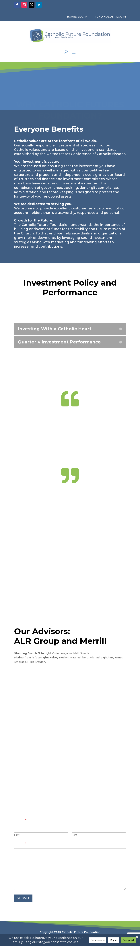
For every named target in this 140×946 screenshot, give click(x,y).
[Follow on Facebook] (17, 5)
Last (74, 835)
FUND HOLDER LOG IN (110, 16)
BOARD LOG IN (77, 16)
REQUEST (70, 309)
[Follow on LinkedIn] (39, 5)
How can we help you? (33, 863)
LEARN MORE (31, 674)
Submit (23, 898)
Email (20, 844)
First (17, 835)
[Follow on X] (31, 5)
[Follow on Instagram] (24, 5)
